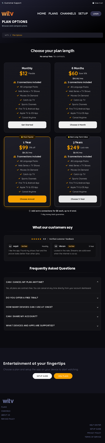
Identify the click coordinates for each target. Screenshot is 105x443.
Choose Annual (27, 199)
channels (5, 411)
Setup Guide (42, 376)
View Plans (63, 376)
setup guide (95, 429)
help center (95, 425)
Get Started (27, 124)
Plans (53, 13)
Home (41, 13)
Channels (68, 13)
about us (5, 415)
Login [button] (96, 14)
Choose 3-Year (78, 199)
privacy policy (94, 433)
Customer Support (12, 3)
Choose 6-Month (78, 124)
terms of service (93, 437)
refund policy (8, 419)
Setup (83, 13)
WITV (7, 35)
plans (4, 407)
